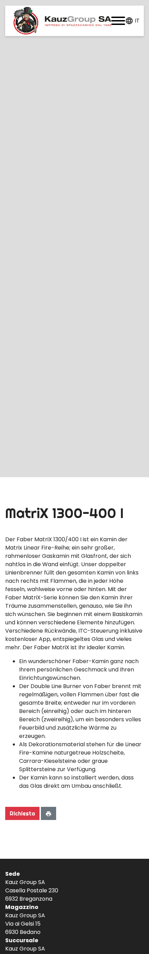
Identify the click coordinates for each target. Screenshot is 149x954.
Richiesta (22, 813)
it (137, 21)
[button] (118, 21)
